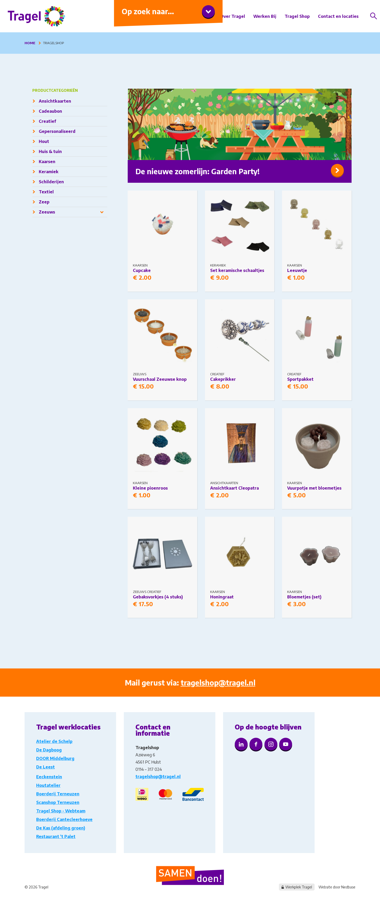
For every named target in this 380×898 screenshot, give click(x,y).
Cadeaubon (50, 111)
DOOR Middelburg (55, 758)
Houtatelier (48, 785)
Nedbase (348, 887)
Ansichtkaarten (55, 101)
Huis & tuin (50, 151)
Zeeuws (47, 212)
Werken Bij (264, 16)
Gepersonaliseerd (57, 131)
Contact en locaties (338, 16)
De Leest (45, 767)
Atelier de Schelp (54, 741)
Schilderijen (51, 181)
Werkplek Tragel (298, 887)
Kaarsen (47, 161)
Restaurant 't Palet (55, 836)
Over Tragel (232, 16)
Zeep (44, 201)
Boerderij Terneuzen (57, 793)
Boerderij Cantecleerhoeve (64, 819)
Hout (44, 141)
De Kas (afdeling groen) (60, 828)
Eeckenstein (49, 776)
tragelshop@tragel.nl (218, 682)
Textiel (46, 191)
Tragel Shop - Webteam (60, 810)
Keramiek (48, 171)
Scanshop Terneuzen (57, 802)
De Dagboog (49, 749)
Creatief (47, 121)
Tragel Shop (297, 16)
